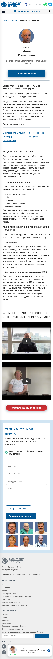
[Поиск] (50, 11)
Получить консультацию (21, 516)
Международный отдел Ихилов (14, 605)
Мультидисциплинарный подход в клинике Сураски (22, 632)
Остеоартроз (8, 137)
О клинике (6, 588)
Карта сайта (6, 599)
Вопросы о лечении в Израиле (14, 626)
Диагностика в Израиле (11, 602)
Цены (17, 11)
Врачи (14, 20)
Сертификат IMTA (9, 594)
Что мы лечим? (8, 585)
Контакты (35, 11)
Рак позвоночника (36, 133)
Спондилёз (33, 137)
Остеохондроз (9, 141)
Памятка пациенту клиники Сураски (16, 596)
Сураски (6, 20)
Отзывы (25, 11)
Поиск (41, 636)
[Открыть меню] (4, 11)
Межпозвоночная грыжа (14, 133)
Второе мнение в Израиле (12, 629)
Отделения (6, 623)
